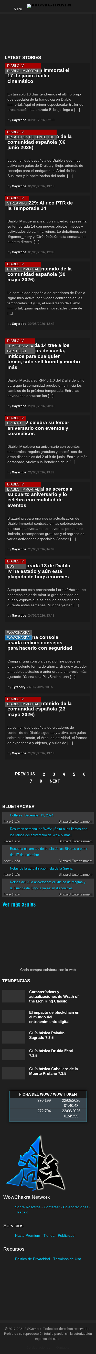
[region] (47, 34)
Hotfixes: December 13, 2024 (31, 815)
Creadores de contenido (31, 137)
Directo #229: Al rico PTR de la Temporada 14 (40, 205)
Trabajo (22, 1212)
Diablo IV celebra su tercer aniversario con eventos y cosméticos (38, 428)
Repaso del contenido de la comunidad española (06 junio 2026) (39, 142)
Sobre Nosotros (27, 1207)
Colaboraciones (75, 1207)
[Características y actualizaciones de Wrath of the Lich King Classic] (13, 996)
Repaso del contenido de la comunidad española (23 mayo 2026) (39, 709)
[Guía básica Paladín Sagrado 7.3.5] (13, 1037)
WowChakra (18, 633)
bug (10, 566)
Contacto (63, 1347)
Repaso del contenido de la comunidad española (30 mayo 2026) (39, 274)
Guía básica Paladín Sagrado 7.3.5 (47, 1035)
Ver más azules (19, 903)
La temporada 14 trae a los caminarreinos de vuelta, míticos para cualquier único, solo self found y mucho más (43, 356)
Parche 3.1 (16, 351)
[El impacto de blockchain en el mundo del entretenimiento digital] (13, 1016)
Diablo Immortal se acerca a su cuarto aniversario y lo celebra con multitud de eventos (39, 497)
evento (14, 423)
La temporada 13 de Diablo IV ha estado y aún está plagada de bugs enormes (38, 571)
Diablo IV (15, 66)
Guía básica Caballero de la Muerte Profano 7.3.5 (53, 1071)
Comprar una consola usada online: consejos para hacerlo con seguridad (39, 643)
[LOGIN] (79, 6)
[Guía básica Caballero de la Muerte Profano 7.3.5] (13, 1073)
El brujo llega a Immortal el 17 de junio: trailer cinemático (38, 75)
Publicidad (66, 1235)
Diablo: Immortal (23, 71)
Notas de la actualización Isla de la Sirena (41, 868)
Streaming (17, 203)
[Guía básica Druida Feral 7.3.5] (13, 1054)
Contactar (52, 1207)
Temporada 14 (20, 346)
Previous (25, 774)
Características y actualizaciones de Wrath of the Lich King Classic (54, 996)
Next (55, 781)
